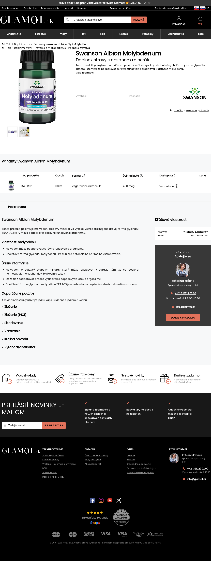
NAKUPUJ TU (137, 3)
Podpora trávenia (79, 48)
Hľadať (138, 19)
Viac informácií (85, 72)
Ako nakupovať (93, 464)
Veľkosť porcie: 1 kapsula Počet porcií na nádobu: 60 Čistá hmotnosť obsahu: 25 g (68, 307)
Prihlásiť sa (54, 425)
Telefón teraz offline (120, 8)
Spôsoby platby (50, 459)
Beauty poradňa (10, 8)
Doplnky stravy (23, 44)
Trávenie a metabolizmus (50, 48)
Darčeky (81, 8)
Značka (178, 110)
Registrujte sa (162, 8)
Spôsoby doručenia (53, 455)
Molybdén (80, 44)
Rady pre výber (93, 459)
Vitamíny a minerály (46, 44)
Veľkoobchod (49, 472)
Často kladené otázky (96, 455)
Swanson (134, 96)
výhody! (185, 8)
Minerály (66, 44)
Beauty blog (30, 8)
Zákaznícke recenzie (95, 518)
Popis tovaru (17, 207)
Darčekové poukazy (53, 476)
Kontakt (69, 8)
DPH (44, 468)
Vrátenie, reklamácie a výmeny (59, 464)
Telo (9, 44)
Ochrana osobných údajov (141, 468)
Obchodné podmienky (139, 464)
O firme (131, 455)
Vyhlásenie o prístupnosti (140, 472)
